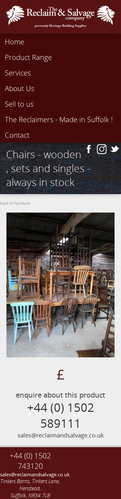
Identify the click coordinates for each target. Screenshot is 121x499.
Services (18, 72)
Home (14, 41)
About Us (19, 88)
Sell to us (19, 104)
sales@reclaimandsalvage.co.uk (30, 474)
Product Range (28, 57)
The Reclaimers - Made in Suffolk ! (59, 119)
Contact (17, 135)
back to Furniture (15, 203)
